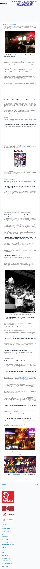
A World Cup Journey (5, 526)
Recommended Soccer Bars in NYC (7, 553)
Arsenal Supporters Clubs (6, 528)
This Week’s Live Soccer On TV (17, 1)
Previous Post (3, 484)
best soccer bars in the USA (16, 474)
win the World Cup (30, 397)
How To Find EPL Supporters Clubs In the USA (24, 4)
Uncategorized (4, 561)
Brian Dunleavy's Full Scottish (6, 529)
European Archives (5, 536)
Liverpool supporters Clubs (6, 541)
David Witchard (7, 58)
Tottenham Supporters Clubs (6, 560)
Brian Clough (16, 326)
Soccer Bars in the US (5, 555)
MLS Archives (4, 547)
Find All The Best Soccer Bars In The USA (30, 1)
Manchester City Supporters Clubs (7, 542)
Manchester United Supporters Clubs (8, 544)
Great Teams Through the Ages (7, 537)
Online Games (4, 550)
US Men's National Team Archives (7, 563)
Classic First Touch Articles (6, 531)
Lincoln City (11, 171)
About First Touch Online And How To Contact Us (25, 3)
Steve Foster (12, 127)
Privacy (3, 552)
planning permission (23, 378)
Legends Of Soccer (5, 539)
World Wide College (5, 566)
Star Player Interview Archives (7, 558)
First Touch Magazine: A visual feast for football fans (24, 5)
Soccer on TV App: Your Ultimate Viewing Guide (25, 2)
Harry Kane (15, 399)
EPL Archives (4, 534)
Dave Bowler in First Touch (6, 533)
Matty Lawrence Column (6, 545)
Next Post (37, 484)
